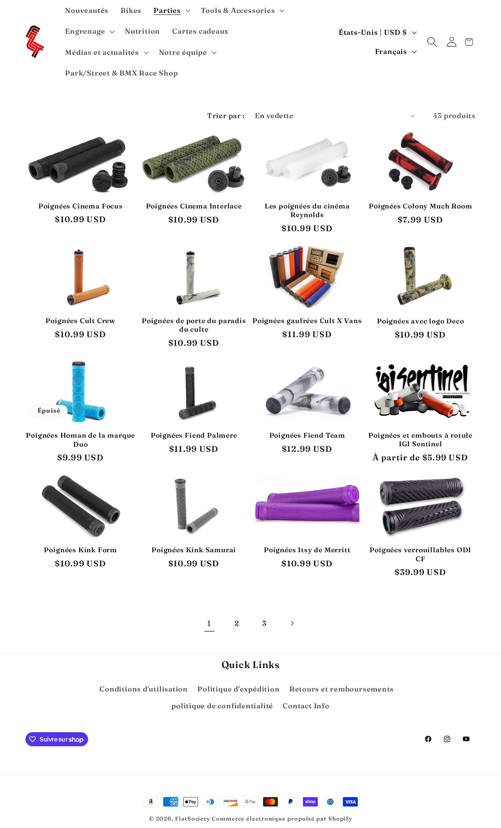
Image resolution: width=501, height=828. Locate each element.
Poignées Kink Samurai (193, 550)
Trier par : (226, 115)
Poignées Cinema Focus (80, 206)
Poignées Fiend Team (307, 435)
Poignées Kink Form (80, 550)
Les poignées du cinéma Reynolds (307, 210)
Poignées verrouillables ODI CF (420, 554)
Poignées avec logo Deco (420, 321)
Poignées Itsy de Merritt (307, 550)
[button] (171, 10)
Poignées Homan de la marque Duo (80, 439)
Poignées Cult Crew (80, 320)
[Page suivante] (292, 623)
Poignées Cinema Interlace (194, 206)
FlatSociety (192, 818)
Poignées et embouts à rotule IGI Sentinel (420, 439)
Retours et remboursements (341, 688)
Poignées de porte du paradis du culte (194, 325)
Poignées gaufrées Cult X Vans (307, 320)
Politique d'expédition (238, 688)
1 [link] (209, 623)
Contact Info (306, 705)
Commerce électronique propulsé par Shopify (282, 818)
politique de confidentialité (222, 705)
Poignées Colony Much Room (420, 206)
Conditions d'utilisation (143, 688)
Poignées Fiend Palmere (194, 435)
